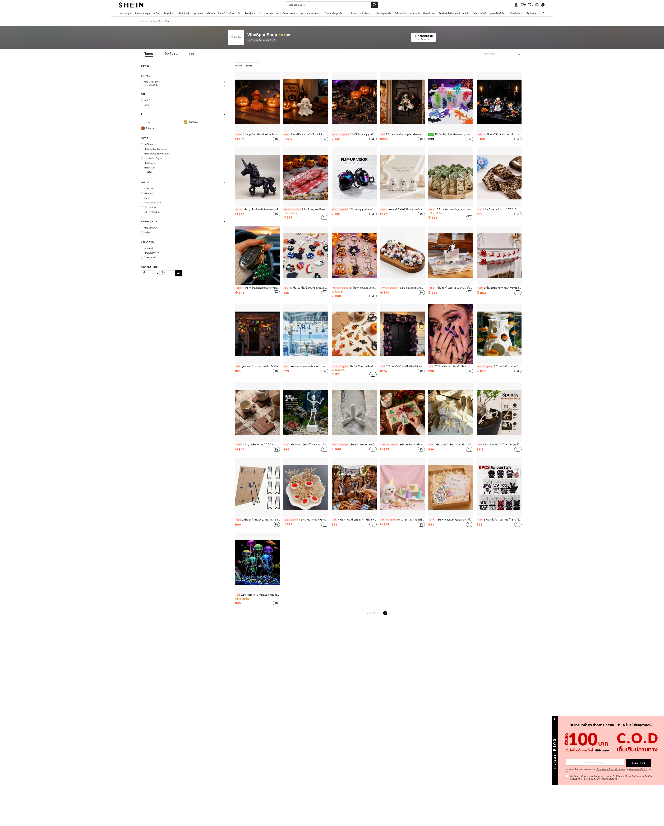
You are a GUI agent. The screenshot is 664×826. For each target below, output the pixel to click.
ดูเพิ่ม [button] (149, 172)
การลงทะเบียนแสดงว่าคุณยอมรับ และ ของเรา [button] (608, 770)
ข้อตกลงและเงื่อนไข (638, 769)
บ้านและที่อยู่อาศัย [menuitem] (333, 13)
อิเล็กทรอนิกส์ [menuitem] (479, 13)
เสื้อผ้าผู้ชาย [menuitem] (249, 13)
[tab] (149, 53)
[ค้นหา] (374, 5)
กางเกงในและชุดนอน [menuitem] (286, 13)
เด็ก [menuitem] (260, 13)
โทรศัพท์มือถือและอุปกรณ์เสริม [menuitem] (454, 13)
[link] (523, 5)
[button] (537, 5)
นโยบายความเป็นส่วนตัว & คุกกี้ (610, 769)
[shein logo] (131, 4)
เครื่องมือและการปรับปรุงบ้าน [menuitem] (523, 13)
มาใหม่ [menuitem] (156, 13)
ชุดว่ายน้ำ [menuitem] (198, 13)
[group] (183, 82)
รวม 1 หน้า (370, 613)
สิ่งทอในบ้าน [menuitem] (429, 13)
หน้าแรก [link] (145, 21)
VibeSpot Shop (262, 35)
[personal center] (516, 5)
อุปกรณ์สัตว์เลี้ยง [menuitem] (497, 13)
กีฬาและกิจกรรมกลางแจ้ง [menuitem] (407, 13)
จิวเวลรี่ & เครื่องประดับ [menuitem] (229, 13)
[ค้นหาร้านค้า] (519, 53)
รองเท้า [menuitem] (269, 13)
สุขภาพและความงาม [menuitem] (311, 13)
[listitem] (262, 40)
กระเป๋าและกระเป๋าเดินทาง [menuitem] (358, 13)
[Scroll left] (539, 13)
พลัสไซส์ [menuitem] (210, 13)
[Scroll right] (543, 13)
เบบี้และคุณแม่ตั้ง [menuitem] (383, 13)
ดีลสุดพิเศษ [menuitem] (169, 13)
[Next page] (389, 613)
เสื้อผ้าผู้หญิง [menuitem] (184, 13)
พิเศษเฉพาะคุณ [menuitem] (142, 13)
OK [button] (178, 273)
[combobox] (246, 66)
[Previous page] (381, 613)
